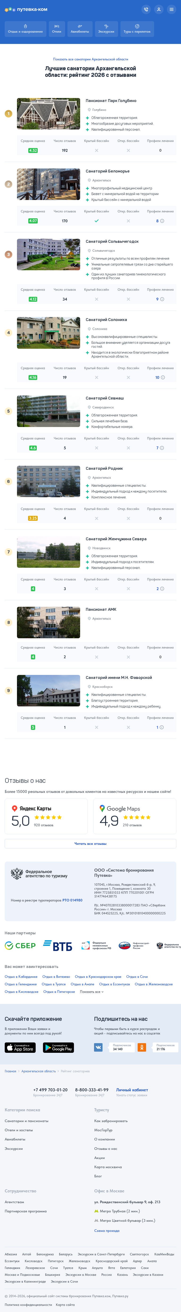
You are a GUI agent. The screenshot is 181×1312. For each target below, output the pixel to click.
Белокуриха (45, 1254)
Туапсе (68, 1268)
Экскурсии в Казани (148, 1275)
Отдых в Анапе (82, 984)
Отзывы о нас (105, 1148)
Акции (99, 1157)
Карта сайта (65, 1305)
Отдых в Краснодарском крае (98, 977)
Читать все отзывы (90, 843)
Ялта (111, 1268)
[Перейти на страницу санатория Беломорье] (48, 184)
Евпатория (128, 1268)
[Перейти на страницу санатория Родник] (48, 481)
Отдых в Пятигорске (59, 992)
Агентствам (14, 1202)
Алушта (97, 1268)
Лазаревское (35, 1268)
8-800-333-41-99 (92, 1089)
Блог (98, 1176)
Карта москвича (108, 1167)
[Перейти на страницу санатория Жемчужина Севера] (48, 552)
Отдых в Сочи (137, 977)
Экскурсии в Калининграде (25, 1281)
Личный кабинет (132, 1089)
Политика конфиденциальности (28, 1305)
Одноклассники (151, 1045)
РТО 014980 (72, 900)
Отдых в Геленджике (21, 984)
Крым (82, 1268)
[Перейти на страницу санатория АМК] (48, 622)
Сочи (54, 1268)
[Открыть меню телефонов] (146, 9)
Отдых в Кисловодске (21, 992)
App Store (13, 1045)
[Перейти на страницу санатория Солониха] (48, 333)
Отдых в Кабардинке (21, 977)
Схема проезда (106, 1230)
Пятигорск (56, 1261)
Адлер (137, 1261)
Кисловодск (33, 1261)
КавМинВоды (164, 1254)
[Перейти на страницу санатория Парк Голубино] (48, 113)
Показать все (90, 992)
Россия (106, 1275)
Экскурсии (14, 1148)
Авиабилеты (15, 1139)
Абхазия (11, 1254)
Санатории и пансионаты (26, 1121)
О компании (104, 1139)
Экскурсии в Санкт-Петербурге (101, 1254)
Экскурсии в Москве (81, 1275)
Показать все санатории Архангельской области (90, 59)
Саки (145, 1268)
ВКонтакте (103, 1045)
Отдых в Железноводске (154, 984)
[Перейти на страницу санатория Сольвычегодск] (48, 254)
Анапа (152, 1261)
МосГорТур (103, 1130)
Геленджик (12, 1268)
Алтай (26, 1254)
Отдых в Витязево (56, 977)
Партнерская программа (26, 1211)
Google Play (53, 1045)
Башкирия (52, 1275)
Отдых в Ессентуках (114, 984)
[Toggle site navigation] (171, 9)
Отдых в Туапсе (54, 984)
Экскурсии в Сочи (64, 1281)
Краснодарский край (112, 1261)
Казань (122, 1275)
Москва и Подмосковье (22, 1275)
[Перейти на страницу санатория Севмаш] (48, 411)
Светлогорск (139, 1254)
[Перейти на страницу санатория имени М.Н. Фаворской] (48, 690)
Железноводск (79, 1261)
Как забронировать (111, 1121)
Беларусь (65, 1254)
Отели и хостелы (19, 1130)
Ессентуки (12, 1261)
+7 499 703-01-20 (50, 1089)
